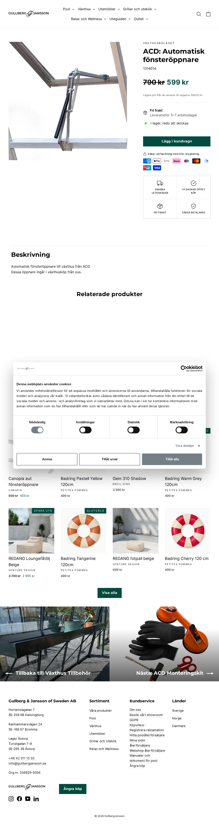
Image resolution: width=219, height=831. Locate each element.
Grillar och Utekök (103, 741)
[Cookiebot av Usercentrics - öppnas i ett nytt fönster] (184, 368)
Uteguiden (118, 19)
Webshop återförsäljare (147, 751)
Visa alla (109, 593)
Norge (177, 718)
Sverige (178, 711)
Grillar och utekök (138, 9)
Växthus (85, 9)
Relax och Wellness (87, 19)
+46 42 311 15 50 (21, 758)
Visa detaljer (185, 445)
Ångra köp (137, 766)
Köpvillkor (137, 725)
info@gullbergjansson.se (27, 763)
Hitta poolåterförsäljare (147, 735)
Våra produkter (100, 711)
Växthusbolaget (159, 43)
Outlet (139, 19)
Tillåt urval (109, 459)
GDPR (134, 720)
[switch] (85, 430)
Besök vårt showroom (146, 715)
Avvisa (47, 459)
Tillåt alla (172, 459)
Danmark (179, 726)
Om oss (135, 710)
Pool (67, 9)
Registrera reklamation (147, 730)
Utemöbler (107, 9)
